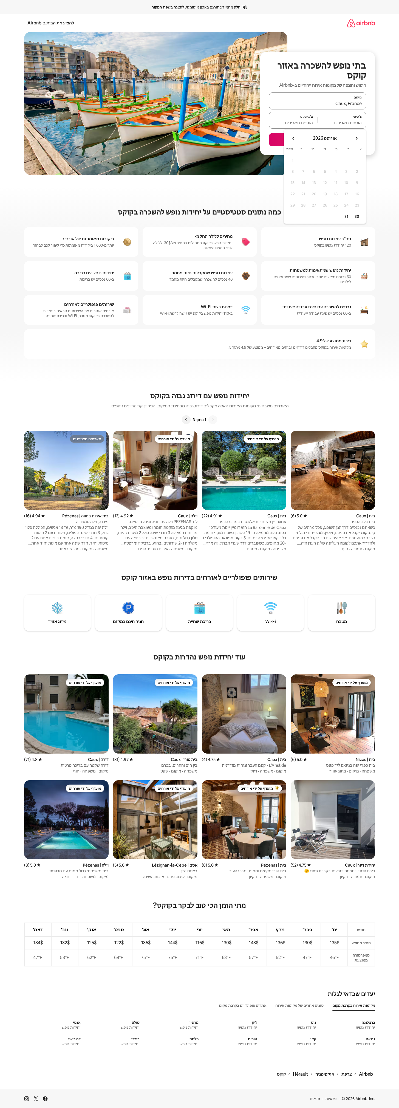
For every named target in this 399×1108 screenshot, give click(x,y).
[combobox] (317, 103)
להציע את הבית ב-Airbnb (50, 23)
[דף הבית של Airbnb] (361, 23)
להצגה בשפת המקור (168, 7)
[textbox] (342, 122)
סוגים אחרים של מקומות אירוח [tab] (299, 1005)
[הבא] (186, 419)
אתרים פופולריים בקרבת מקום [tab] (243, 1005)
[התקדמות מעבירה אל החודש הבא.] (293, 138)
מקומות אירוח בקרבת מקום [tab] (353, 1005)
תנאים (315, 1098)
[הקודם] (212, 419)
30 (357, 216)
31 (346, 216)
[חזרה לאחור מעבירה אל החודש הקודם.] (356, 138)
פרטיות (330, 1098)
